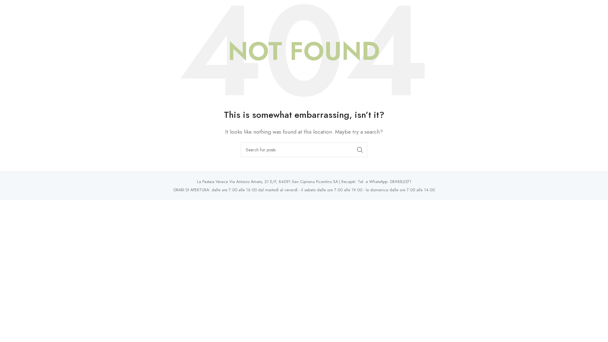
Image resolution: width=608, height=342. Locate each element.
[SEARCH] (360, 149)
